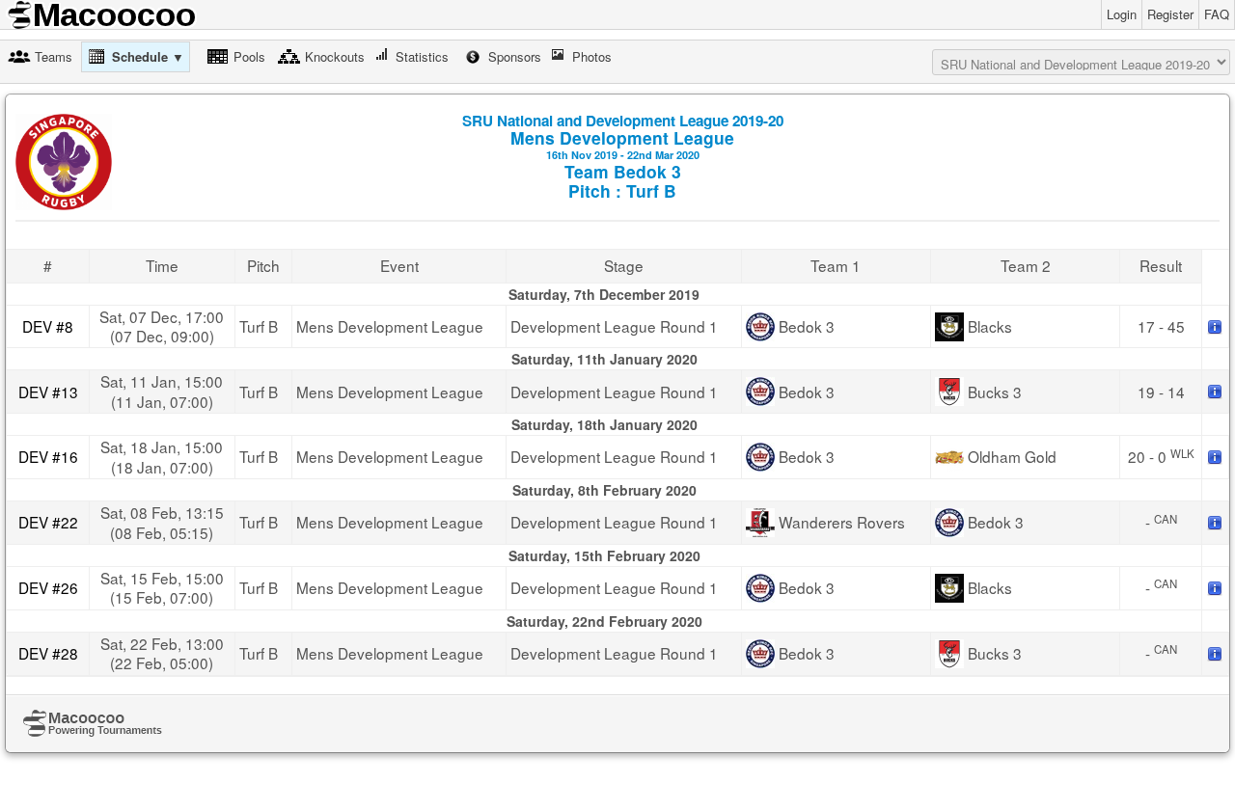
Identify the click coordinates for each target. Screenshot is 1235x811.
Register (1170, 14)
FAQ (1216, 14)
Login (1122, 14)
